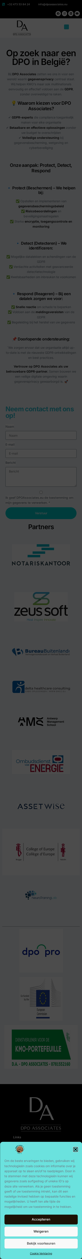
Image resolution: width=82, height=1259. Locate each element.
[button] (75, 1149)
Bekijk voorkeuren (41, 1243)
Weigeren (41, 1231)
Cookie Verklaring (41, 1253)
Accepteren (41, 1219)
